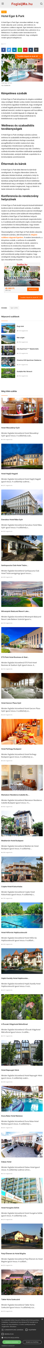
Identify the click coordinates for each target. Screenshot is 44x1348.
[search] (41, 3)
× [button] (42, 1319)
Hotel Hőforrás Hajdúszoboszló (14, 932)
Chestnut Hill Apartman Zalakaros (29, 360)
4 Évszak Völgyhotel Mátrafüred (14, 1024)
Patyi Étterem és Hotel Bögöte (13, 1253)
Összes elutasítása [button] (32, 1342)
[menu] (2, 3)
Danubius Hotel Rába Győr (12, 519)
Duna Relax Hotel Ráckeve (12, 1116)
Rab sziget (20, 337)
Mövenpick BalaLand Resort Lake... (15, 611)
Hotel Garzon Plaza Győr (11, 703)
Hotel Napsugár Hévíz (10, 1070)
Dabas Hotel (6, 1162)
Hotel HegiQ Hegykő (9, 474)
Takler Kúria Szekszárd (10, 1299)
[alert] (22, 1332)
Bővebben (13, 1326)
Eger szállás (14, 308)
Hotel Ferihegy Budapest (11, 749)
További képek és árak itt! (27, 56)
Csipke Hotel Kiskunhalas (11, 886)
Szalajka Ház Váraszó (24, 371)
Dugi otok (20, 326)
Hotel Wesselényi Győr (10, 428)
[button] (2, 1330)
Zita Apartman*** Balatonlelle (28, 349)
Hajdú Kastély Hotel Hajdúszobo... (15, 978)
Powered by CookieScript (8, 1346)
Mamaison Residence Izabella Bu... (15, 795)
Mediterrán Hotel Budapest (12, 841)
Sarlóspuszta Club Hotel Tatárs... (14, 565)
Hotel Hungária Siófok (10, 1208)
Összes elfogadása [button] (11, 1342)
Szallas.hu (7, 85)
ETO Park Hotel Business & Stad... (15, 657)
